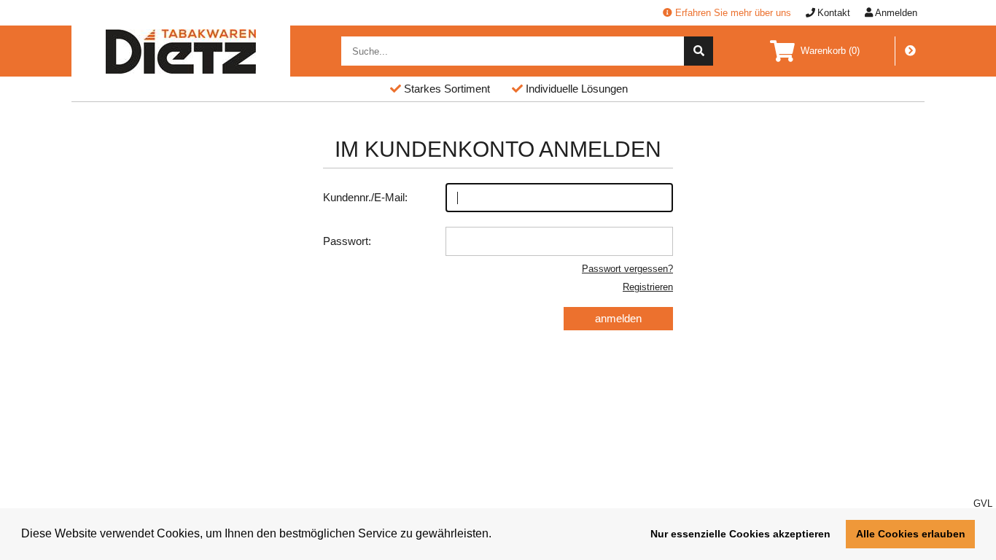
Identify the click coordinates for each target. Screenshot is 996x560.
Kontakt (833, 12)
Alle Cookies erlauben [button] (910, 534)
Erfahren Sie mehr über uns (732, 12)
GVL (982, 503)
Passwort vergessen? (627, 268)
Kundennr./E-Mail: (365, 197)
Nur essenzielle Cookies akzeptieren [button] (740, 534)
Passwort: (347, 241)
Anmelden (896, 12)
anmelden (618, 318)
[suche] (698, 51)
